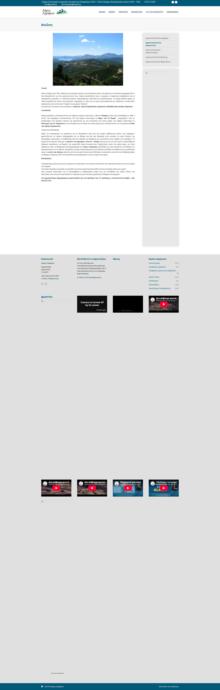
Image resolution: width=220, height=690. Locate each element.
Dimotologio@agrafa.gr (92, 277)
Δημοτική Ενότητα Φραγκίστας (158, 62)
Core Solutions (173, 686)
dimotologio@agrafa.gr (71, 4)
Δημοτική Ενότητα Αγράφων (157, 38)
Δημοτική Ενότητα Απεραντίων (153, 44)
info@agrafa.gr (50, 4)
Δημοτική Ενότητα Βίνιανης (157, 57)
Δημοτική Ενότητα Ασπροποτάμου (153, 51)
